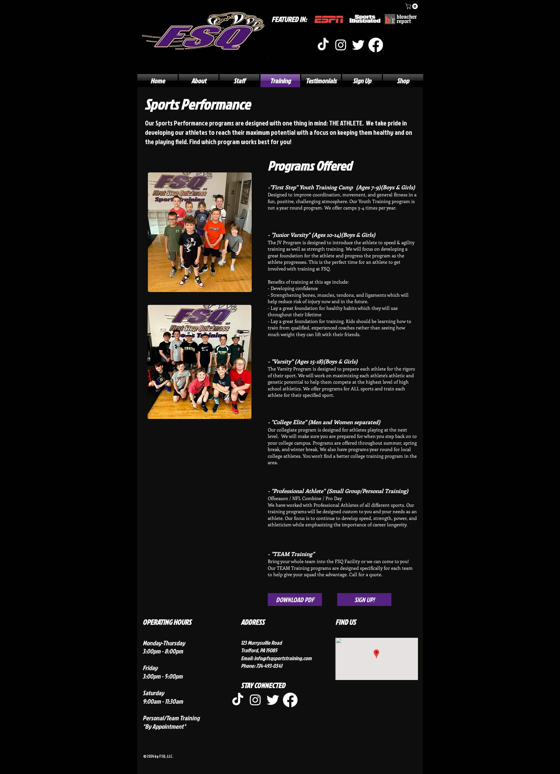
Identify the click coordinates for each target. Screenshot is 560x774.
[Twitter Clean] (358, 45)
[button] (412, 6)
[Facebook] (375, 45)
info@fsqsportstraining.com (283, 658)
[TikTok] (323, 45)
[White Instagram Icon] (340, 45)
